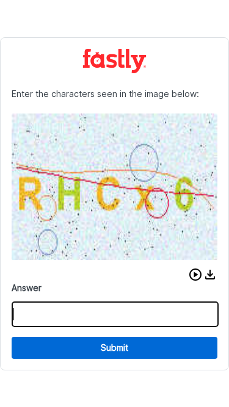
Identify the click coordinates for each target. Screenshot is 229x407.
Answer (27, 288)
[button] (195, 274)
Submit (114, 347)
